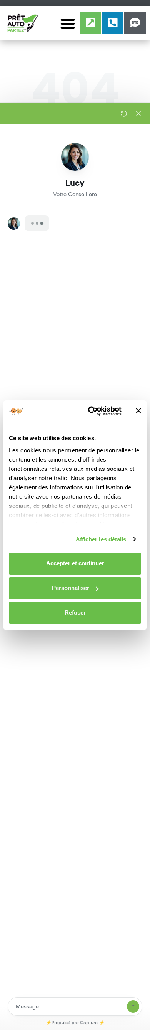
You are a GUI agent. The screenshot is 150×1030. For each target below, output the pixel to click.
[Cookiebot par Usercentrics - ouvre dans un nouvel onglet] (91, 411)
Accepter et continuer (75, 563)
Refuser (75, 612)
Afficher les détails (101, 539)
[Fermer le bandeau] (138, 410)
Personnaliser (70, 588)
